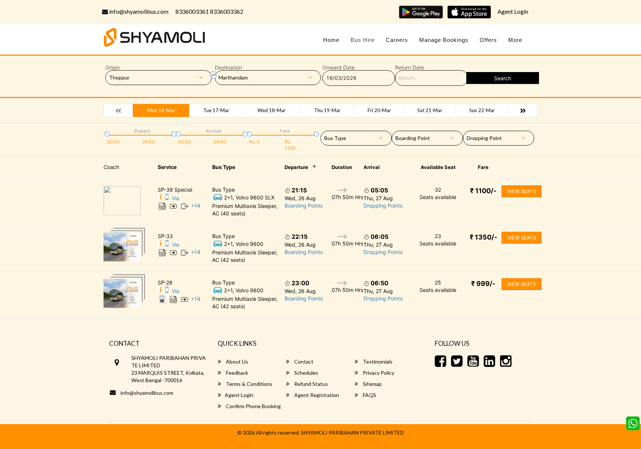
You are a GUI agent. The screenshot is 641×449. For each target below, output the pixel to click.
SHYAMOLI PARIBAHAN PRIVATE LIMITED (352, 432)
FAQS (369, 395)
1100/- (483, 191)
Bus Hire (363, 40)
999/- (483, 283)
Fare (483, 167)
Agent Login (512, 11)
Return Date (409, 67)
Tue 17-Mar (216, 110)
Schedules (305, 373)
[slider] (106, 133)
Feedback (236, 373)
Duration (342, 167)
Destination (228, 67)
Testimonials (377, 361)
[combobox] (356, 136)
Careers (397, 40)
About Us (236, 361)
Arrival (372, 167)
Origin (112, 67)
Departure (296, 167)
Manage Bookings (444, 40)
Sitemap (372, 384)
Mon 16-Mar (161, 110)
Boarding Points (304, 205)
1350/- (483, 237)
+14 (195, 205)
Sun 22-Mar (482, 110)
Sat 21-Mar (429, 110)
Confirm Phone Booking (253, 406)
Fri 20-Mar (379, 110)
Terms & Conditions (248, 384)
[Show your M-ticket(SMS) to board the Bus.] (167, 198)
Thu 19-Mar (327, 110)
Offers (488, 40)
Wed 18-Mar (271, 110)
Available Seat (438, 167)
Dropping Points (383, 205)
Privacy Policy (378, 373)
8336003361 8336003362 (209, 11)
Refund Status (310, 384)
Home (331, 40)
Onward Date (338, 67)
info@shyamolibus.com (138, 11)
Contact (303, 361)
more (515, 40)
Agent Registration (316, 395)
